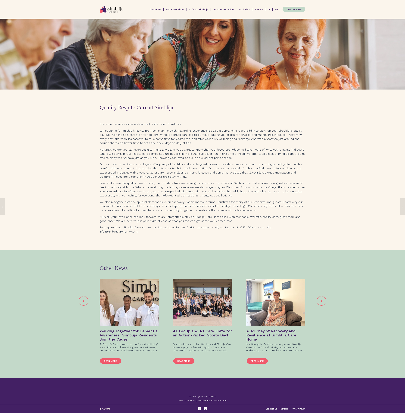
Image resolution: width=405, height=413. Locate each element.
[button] (83, 301)
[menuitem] (155, 9)
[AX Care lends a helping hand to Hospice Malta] (2, 206)
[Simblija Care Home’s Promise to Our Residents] (402, 206)
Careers (284, 408)
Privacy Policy (298, 408)
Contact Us (271, 408)
